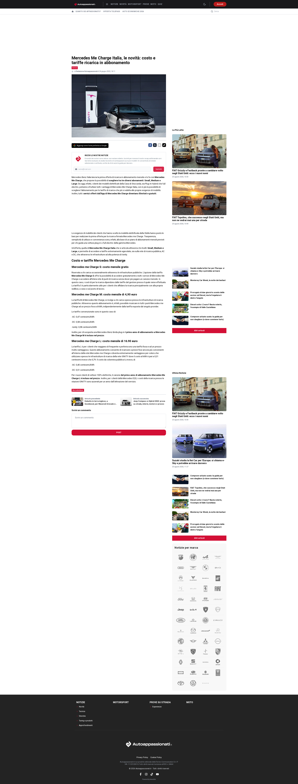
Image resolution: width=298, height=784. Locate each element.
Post (118, 432)
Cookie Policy (156, 757)
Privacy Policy (142, 757)
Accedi (220, 4)
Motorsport (134, 4)
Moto (153, 4)
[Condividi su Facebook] (150, 145)
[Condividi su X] (155, 145)
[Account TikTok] (151, 774)
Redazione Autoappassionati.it (87, 71)
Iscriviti (159, 169)
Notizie (114, 4)
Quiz (160, 4)
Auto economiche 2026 (133, 11)
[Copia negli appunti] (164, 145)
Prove (146, 4)
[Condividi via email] (159, 145)
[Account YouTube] (157, 774)
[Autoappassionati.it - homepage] (85, 4)
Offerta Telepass (111, 11)
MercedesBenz (78, 390)
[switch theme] (204, 4)
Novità (123, 4)
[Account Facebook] (140, 774)
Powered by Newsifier (149, 779)
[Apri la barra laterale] (107, 4)
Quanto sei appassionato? (88, 11)
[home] (73, 11)
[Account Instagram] (146, 774)
